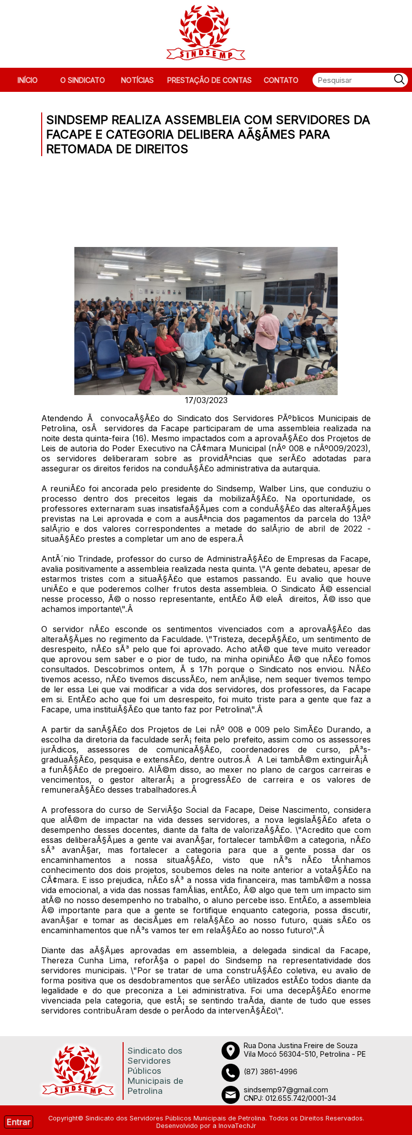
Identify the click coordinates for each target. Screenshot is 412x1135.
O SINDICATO (82, 80)
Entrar (19, 1122)
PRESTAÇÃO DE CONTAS (209, 80)
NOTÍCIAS (137, 80)
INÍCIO (28, 80)
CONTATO (281, 80)
